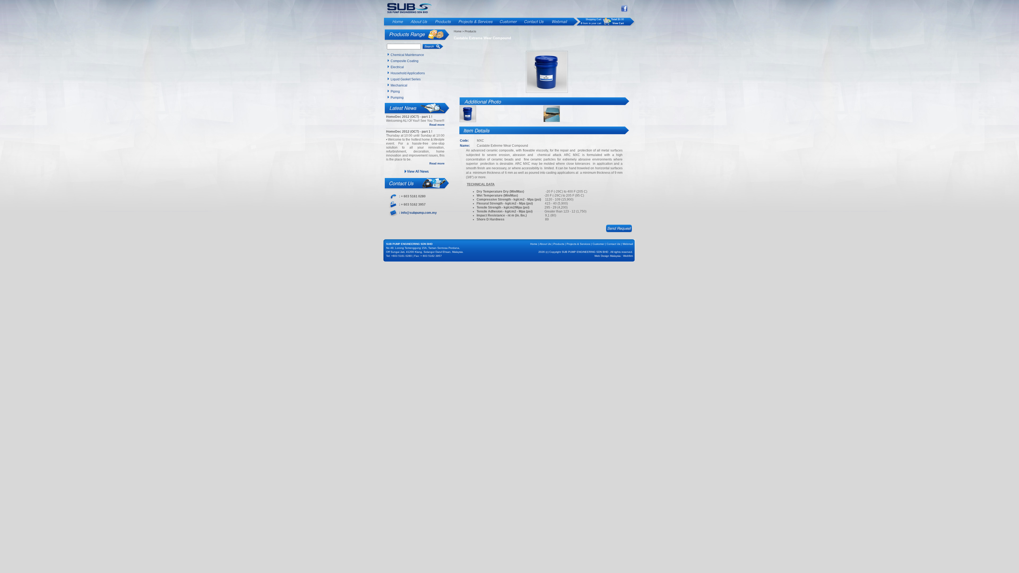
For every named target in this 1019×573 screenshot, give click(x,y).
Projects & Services (578, 243)
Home (457, 31)
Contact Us (613, 243)
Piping (395, 91)
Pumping (397, 97)
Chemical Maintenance (407, 55)
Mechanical (399, 85)
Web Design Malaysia (607, 255)
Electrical (397, 67)
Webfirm (628, 255)
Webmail (628, 243)
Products (558, 243)
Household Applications (408, 73)
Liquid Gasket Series (406, 79)
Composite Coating (404, 61)
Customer (598, 243)
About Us (545, 243)
